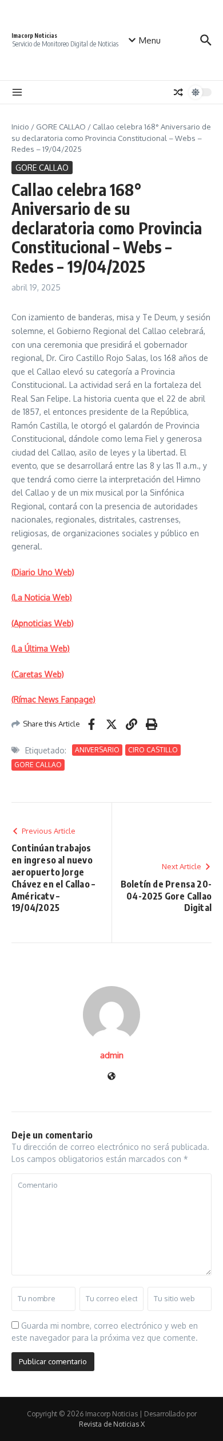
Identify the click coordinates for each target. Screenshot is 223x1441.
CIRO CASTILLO (153, 749)
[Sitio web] (111, 1077)
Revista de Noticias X (112, 1424)
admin (112, 1055)
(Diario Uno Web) (42, 572)
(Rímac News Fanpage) (53, 699)
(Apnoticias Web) (42, 623)
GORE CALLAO (61, 126)
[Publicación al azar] (178, 92)
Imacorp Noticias (34, 35)
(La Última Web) (40, 648)
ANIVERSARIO (97, 749)
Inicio (20, 126)
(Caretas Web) (37, 674)
